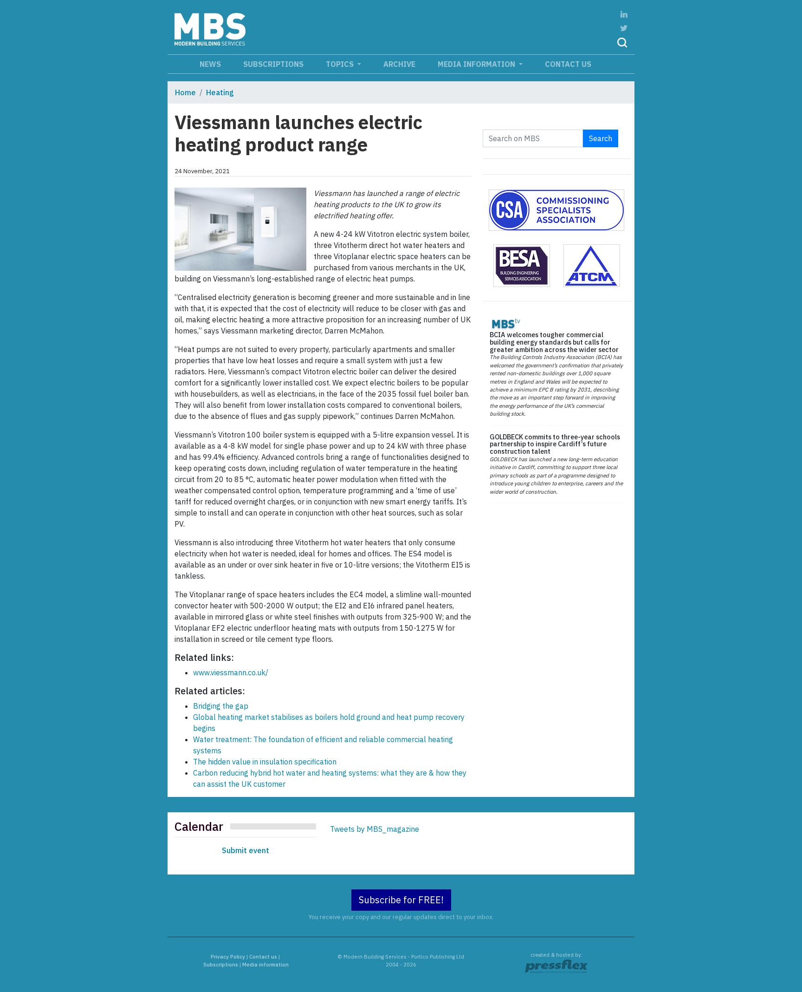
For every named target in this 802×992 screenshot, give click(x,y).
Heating (220, 92)
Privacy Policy (228, 956)
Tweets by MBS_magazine (374, 829)
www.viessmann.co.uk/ (230, 672)
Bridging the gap (220, 706)
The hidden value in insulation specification (264, 761)
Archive (399, 64)
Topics (341, 64)
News (210, 64)
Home (185, 92)
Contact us (568, 64)
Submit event (245, 850)
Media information (477, 64)
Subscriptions (273, 64)
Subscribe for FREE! (401, 900)
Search (600, 138)
